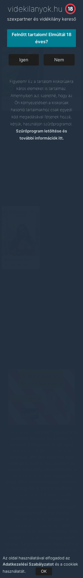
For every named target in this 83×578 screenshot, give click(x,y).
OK (44, 571)
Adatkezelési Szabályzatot (28, 564)
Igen (23, 59)
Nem (59, 59)
